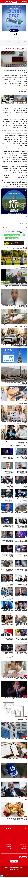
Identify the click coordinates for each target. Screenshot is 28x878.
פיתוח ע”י (14, 869)
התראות (8, 1)
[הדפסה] (24, 91)
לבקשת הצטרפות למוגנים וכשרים (12, 235)
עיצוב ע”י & (14, 867)
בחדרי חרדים (23, 216)
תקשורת (18, 89)
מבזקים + (14, 1)
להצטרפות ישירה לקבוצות (12, 238)
